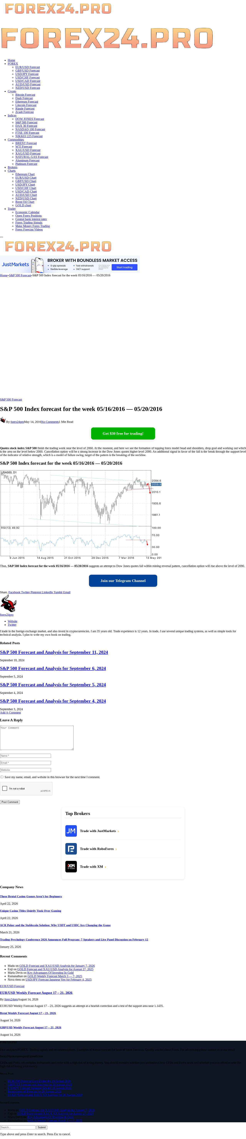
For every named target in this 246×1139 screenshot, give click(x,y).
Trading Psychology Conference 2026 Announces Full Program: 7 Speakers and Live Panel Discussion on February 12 (74, 939)
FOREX (13, 63)
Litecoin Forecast (25, 105)
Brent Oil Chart (24, 201)
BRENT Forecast (26, 143)
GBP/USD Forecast (27, 70)
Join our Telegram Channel (123, 581)
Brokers (12, 167)
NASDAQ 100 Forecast (30, 129)
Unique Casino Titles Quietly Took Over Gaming (30, 910)
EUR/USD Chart (25, 177)
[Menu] (1, 237)
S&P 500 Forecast (26, 122)
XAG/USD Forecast (27, 153)
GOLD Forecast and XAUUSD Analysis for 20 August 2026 (45, 1095)
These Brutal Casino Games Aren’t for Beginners (31, 896)
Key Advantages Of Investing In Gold (50, 972)
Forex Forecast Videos (29, 229)
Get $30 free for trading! (123, 433)
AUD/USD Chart (26, 195)
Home (11, 60)
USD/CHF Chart (25, 188)
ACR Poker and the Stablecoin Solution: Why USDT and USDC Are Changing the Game (55, 925)
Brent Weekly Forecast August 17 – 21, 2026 (28, 1013)
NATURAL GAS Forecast (31, 157)
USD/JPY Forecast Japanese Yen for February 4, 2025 (58, 979)
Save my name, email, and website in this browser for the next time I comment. (52, 777)
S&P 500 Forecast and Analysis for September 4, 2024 (53, 700)
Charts (12, 170)
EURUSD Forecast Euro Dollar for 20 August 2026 (39, 1081)
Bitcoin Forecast (25, 94)
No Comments (50, 421)
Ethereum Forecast (26, 101)
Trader (12, 208)
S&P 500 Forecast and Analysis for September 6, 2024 (53, 668)
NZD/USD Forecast (27, 87)
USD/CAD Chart (26, 191)
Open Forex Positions (28, 215)
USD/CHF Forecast (27, 77)
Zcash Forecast (24, 112)
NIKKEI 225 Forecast (28, 136)
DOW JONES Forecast (29, 119)
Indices (12, 115)
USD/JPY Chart (25, 184)
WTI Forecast (23, 146)
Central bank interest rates (31, 219)
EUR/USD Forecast (27, 67)
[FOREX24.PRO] (107, 53)
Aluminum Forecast (27, 160)
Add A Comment (10, 712)
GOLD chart (23, 205)
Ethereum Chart (25, 174)
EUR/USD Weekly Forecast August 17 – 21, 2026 (36, 993)
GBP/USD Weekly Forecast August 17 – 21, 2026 (30, 1027)
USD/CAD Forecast (27, 81)
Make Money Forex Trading (32, 226)
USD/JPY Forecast (26, 74)
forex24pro (17, 421)
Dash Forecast (24, 98)
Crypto (12, 91)
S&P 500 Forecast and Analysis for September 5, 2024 (53, 684)
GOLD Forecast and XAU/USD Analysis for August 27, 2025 (55, 969)
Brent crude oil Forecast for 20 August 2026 (34, 1091)
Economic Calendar (27, 212)
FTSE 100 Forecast (27, 132)
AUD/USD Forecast (27, 84)
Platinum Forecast (26, 163)
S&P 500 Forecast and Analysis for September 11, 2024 (54, 652)
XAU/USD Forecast (27, 150)
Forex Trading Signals (28, 222)
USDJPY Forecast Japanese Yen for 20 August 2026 (39, 1088)
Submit (42, 1127)
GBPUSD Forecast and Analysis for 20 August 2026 (40, 1084)
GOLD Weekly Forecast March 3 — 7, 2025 (54, 976)
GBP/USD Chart (25, 181)
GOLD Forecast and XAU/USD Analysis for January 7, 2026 (57, 965)
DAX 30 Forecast (26, 125)
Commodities (16, 139)
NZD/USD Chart (26, 198)
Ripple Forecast (24, 108)
